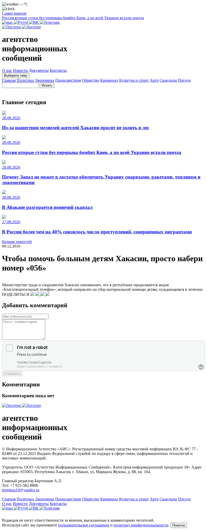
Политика (25, 80)
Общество (90, 80)
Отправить (12, 374)
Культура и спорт (134, 80)
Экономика (44, 80)
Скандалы (168, 80)
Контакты (58, 70)
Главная (9, 80)
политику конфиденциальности (141, 525)
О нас (7, 70)
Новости (20, 70)
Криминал (109, 80)
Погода (184, 80)
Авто (154, 80)
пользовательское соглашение (83, 525)
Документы (39, 70)
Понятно (178, 525)
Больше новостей (17, 241)
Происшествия (68, 80)
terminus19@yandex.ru (20, 490)
